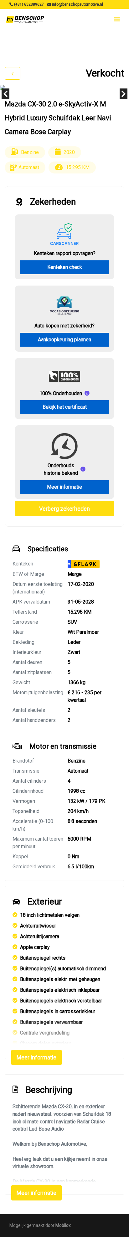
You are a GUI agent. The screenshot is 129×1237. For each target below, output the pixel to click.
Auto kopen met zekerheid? (64, 326)
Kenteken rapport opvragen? (64, 253)
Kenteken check (64, 267)
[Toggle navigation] (117, 19)
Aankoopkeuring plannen (64, 340)
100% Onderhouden (60, 393)
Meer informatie (64, 487)
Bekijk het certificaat (65, 407)
